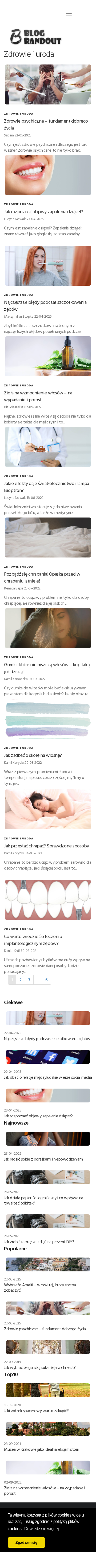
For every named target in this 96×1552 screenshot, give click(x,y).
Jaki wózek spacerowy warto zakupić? (36, 1410)
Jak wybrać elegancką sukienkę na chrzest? (39, 1367)
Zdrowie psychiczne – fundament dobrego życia (46, 124)
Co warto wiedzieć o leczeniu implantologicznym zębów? (33, 940)
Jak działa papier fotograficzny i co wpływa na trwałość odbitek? (43, 1200)
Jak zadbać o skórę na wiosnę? (33, 755)
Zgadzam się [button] (26, 1542)
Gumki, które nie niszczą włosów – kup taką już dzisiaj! (47, 668)
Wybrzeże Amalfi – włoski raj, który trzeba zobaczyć (40, 1287)
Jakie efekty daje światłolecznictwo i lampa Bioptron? (46, 487)
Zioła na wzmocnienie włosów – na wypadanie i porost (38, 396)
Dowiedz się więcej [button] (41, 1528)
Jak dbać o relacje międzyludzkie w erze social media (48, 1077)
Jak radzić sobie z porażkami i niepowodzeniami (43, 1159)
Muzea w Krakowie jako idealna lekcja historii (41, 1449)
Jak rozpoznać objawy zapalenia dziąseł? (43, 211)
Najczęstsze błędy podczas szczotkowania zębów (45, 305)
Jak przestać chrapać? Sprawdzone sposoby (46, 845)
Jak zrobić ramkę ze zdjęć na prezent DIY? (39, 1241)
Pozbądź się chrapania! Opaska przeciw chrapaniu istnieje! (42, 577)
